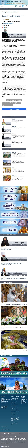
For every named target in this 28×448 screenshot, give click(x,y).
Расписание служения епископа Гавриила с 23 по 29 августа (14, 304)
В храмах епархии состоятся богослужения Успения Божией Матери (14, 351)
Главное (8, 12)
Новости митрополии (5, 405)
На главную (4, 12)
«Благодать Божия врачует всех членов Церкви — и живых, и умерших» (18, 136)
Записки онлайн (23, 397)
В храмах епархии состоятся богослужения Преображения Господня (13, 327)
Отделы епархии (15, 396)
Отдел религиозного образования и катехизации (15, 402)
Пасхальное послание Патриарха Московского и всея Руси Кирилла (13, 279)
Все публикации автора (8, 23)
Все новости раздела (14, 109)
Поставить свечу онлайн (23, 402)
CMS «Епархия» (18, 436)
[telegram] (23, 6)
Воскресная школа (14, 418)
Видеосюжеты (3, 408)
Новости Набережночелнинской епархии (5, 399)
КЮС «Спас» (13, 420)
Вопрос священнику (5, 429)
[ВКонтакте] (4, 27)
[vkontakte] (16, 6)
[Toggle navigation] (1, 6)
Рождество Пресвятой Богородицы (14, 100)
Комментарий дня (14, 12)
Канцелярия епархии (15, 398)
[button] (26, 6)
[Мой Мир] (7, 27)
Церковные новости (4, 406)
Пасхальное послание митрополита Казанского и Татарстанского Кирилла (11, 264)
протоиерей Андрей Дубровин (8, 102)
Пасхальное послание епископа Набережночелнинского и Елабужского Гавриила (13, 249)
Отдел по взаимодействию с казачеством (14, 405)
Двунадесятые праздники (7, 105)
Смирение (18, 102)
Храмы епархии (4, 426)
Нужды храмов (24, 403)
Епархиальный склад (15, 417)
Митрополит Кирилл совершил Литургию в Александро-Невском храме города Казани (18, 154)
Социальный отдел (14, 399)
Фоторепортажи (4, 407)
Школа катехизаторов (15, 419)
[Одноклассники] (5, 27)
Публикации (3, 402)
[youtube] (19, 6)
